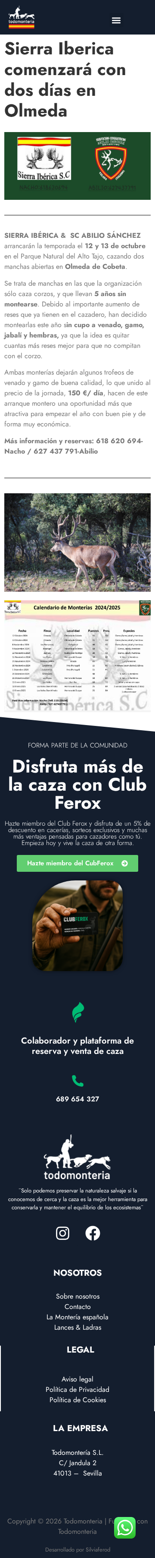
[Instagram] (62, 1233)
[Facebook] (93, 1233)
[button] (116, 20)
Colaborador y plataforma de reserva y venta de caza (77, 1045)
